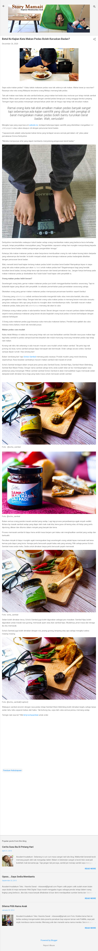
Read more (90, 869)
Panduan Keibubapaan (12, 770)
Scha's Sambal (30, 357)
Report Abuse (49, 945)
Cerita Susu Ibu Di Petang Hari (18, 847)
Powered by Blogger (49, 940)
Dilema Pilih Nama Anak (14, 906)
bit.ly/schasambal (31, 715)
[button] (94, 39)
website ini (33, 125)
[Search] (94, 7)
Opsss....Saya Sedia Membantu (18, 876)
